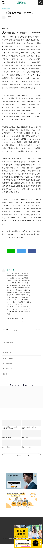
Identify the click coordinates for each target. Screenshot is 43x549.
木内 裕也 (8, 16)
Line (11, 251)
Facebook (32, 251)
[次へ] (39, 329)
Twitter (21, 251)
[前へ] (3, 329)
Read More (21, 456)
